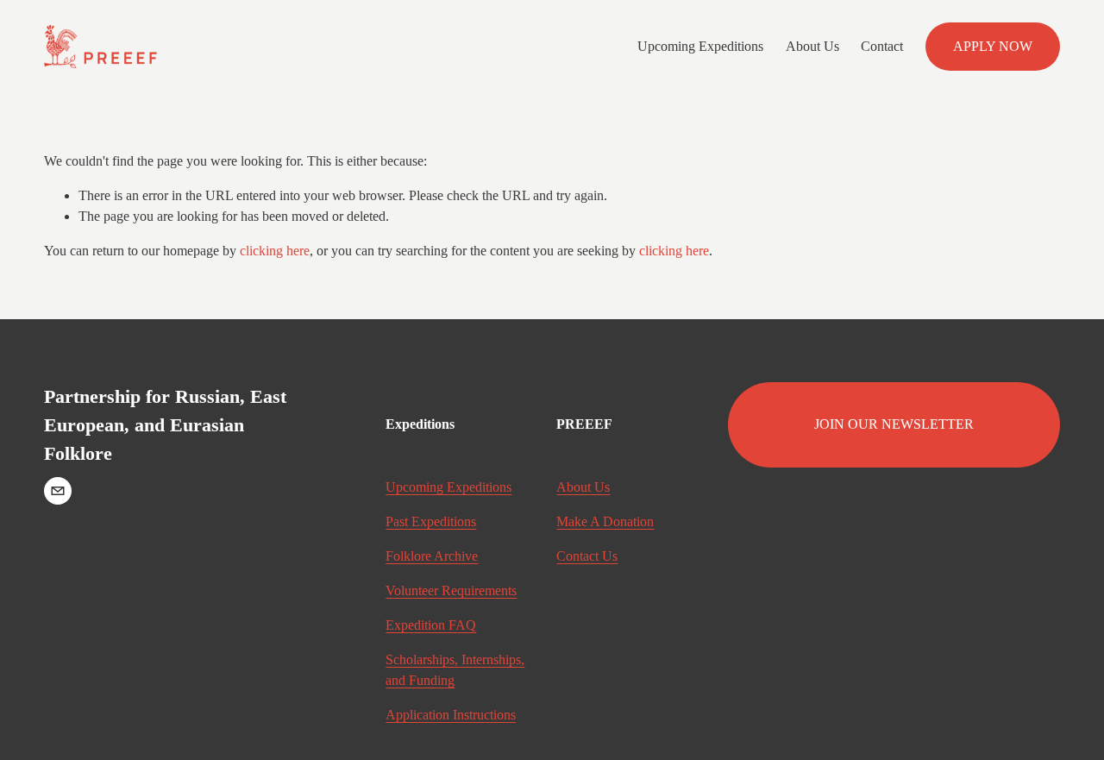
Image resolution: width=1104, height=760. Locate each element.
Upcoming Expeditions (700, 46)
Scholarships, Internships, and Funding (455, 670)
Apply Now (992, 46)
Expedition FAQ (431, 625)
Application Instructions (451, 714)
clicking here (275, 250)
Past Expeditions (431, 521)
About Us (812, 46)
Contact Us (587, 556)
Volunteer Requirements (451, 590)
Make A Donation (605, 521)
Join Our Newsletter (894, 424)
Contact (882, 46)
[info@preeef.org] (58, 491)
